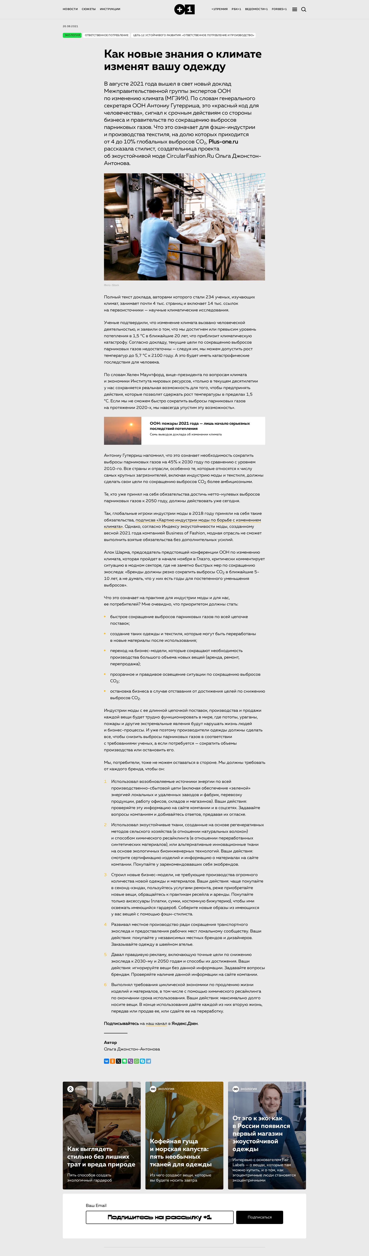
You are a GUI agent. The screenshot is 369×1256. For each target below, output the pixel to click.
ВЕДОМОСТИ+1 (256, 9)
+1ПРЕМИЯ (220, 9)
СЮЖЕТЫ (89, 9)
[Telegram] (148, 1061)
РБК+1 (236, 9)
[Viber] (130, 1061)
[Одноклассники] (112, 1061)
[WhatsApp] (136, 1061)
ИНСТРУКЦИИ (110, 9)
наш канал (156, 1023)
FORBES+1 (279, 9)
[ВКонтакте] (106, 1061)
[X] (118, 1061)
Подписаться (260, 1217)
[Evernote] (124, 1061)
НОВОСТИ (70, 9)
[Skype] (142, 1061)
